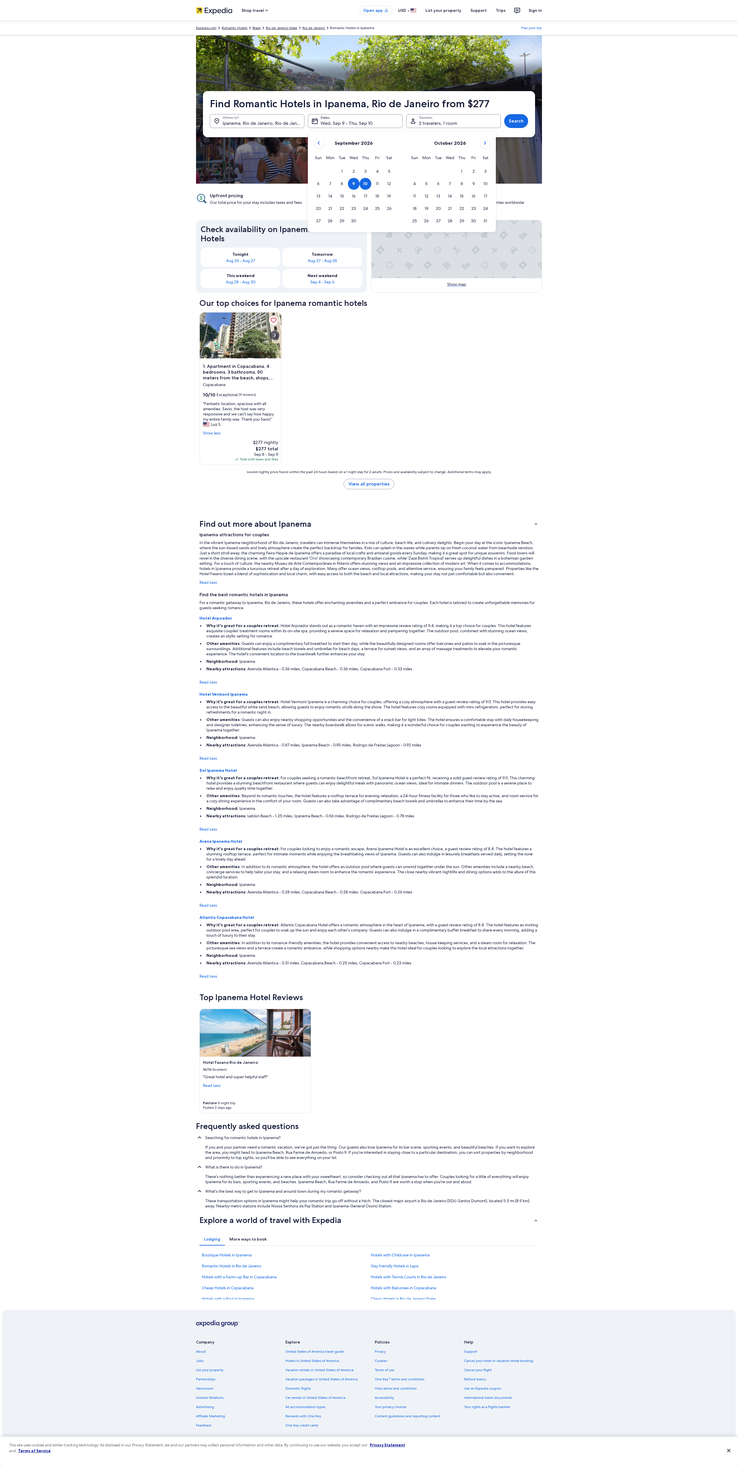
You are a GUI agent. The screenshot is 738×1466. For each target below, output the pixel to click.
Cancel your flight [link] (478, 1370)
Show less (212, 433)
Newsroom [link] (204, 1388)
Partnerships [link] (205, 1379)
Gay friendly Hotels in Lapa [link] (394, 1266)
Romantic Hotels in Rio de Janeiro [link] (231, 1266)
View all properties (369, 484)
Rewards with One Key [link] (303, 1416)
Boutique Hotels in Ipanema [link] (227, 1255)
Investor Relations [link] (209, 1397)
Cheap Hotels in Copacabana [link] (227, 1287)
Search (516, 121)
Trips (501, 10)
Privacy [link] (380, 1351)
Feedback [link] (204, 1425)
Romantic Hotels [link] (234, 28)
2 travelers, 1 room (438, 123)
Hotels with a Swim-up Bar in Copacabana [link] (239, 1276)
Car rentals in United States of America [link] (315, 1397)
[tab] (212, 1239)
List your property (443, 10)
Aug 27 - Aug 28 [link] (322, 260)
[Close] (728, 1450)
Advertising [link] (205, 1407)
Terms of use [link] (384, 1370)
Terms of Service (34, 1450)
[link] (273, 320)
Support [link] (470, 1351)
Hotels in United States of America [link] (312, 1360)
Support (478, 10)
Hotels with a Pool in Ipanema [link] (228, 1298)
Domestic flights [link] (298, 1388)
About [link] (201, 1351)
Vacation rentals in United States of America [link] (319, 1370)
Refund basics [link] (475, 1379)
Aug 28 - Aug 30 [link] (240, 282)
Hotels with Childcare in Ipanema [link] (400, 1255)
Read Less (208, 582)
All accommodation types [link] (305, 1407)
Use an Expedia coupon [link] (482, 1388)
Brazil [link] (257, 28)
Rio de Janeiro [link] (313, 28)
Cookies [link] (381, 1360)
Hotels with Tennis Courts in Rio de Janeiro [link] (408, 1276)
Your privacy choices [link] (390, 1407)
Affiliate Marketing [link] (210, 1416)
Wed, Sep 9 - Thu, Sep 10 (347, 123)
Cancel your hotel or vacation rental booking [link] (498, 1360)
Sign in (535, 10)
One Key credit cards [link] (301, 1425)
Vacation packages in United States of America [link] (321, 1379)
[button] (342, 171)
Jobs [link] (200, 1360)
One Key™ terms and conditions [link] (399, 1379)
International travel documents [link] (488, 1397)
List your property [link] (209, 1370)
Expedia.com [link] (206, 28)
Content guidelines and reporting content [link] (407, 1416)
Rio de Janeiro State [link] (281, 28)
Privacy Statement (387, 1445)
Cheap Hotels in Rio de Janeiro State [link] (403, 1298)
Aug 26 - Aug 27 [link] (240, 260)
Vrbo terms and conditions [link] (396, 1388)
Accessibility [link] (384, 1397)
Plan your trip (531, 28)
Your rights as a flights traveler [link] (487, 1407)
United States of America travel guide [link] (314, 1351)
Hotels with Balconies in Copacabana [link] (403, 1287)
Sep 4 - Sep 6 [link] (322, 282)
